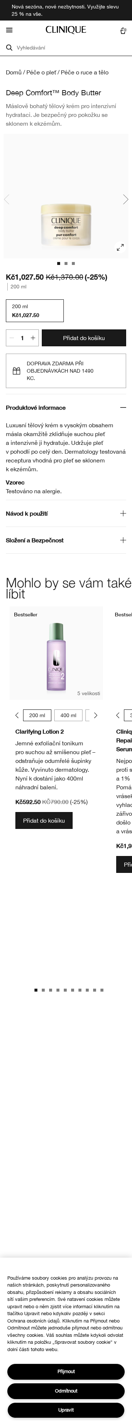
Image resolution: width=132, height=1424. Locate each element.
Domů (14, 72)
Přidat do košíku (84, 338)
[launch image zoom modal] (120, 247)
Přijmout (66, 1371)
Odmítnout (66, 1391)
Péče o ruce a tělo (85, 72)
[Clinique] (66, 30)
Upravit (66, 1410)
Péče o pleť (41, 72)
